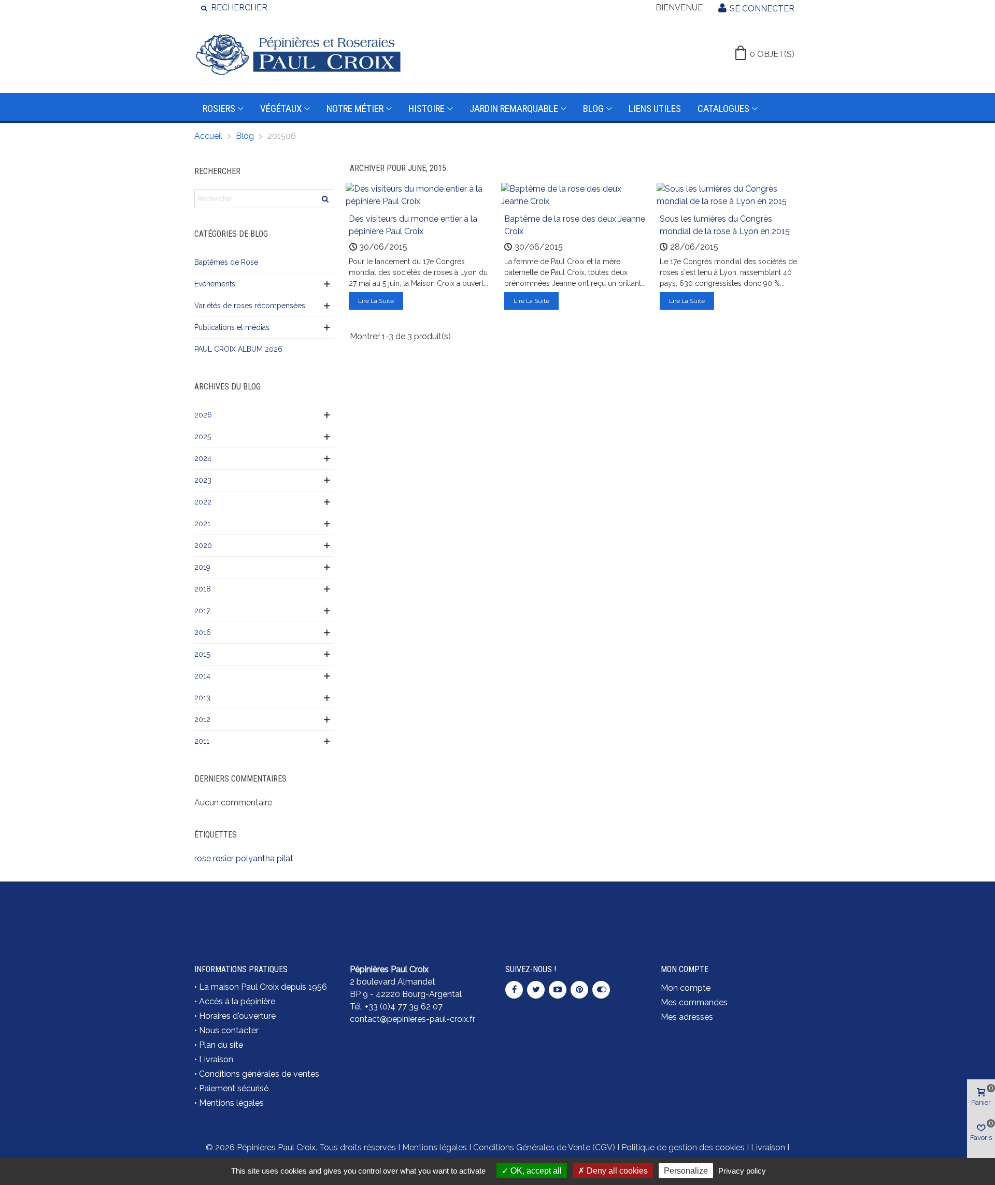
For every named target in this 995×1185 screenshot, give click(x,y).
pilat (285, 858)
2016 (202, 632)
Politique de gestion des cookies (683, 1147)
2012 (202, 719)
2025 (202, 436)
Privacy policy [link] (742, 1170)
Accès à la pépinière (237, 1001)
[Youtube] (557, 990)
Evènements (214, 284)
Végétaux (281, 108)
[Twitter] (536, 990)
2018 (202, 589)
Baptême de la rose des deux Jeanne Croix (574, 225)
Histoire (426, 108)
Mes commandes (694, 1002)
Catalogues (723, 108)
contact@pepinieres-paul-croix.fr (412, 1019)
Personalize (686, 1170)
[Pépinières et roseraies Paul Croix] (298, 54)
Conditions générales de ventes (259, 1074)
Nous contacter (229, 1030)
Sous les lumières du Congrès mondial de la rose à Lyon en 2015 (725, 225)
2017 (202, 610)
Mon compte (685, 988)
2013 (202, 697)
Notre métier (354, 108)
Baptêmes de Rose (226, 262)
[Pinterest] (579, 990)
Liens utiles (655, 108)
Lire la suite (376, 301)
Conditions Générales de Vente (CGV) (544, 1147)
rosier (223, 858)
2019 (202, 567)
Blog (593, 108)
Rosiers (219, 108)
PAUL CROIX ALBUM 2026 (238, 349)
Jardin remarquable (514, 108)
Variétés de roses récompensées (249, 305)
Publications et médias (231, 327)
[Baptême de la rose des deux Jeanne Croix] (575, 194)
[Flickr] (601, 990)
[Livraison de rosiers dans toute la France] (420, 911)
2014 (202, 676)
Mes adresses (687, 1017)
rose (202, 858)
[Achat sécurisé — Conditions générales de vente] (264, 911)
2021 (202, 523)
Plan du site (221, 1045)
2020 (203, 545)
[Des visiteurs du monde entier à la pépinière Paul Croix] (420, 194)
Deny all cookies (616, 1170)
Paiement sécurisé (233, 1088)
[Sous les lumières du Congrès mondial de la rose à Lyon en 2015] (731, 194)
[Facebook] (514, 990)
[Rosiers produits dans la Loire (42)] (731, 905)
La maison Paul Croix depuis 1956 (263, 987)
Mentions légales (231, 1103)
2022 (202, 502)
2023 (202, 480)
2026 (203, 415)
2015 (202, 654)
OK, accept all (535, 1170)
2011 (201, 741)
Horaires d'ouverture (237, 1016)
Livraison (216, 1059)
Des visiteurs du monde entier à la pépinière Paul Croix (413, 225)
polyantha (255, 858)
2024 (202, 458)
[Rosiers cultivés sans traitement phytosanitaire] (575, 911)
